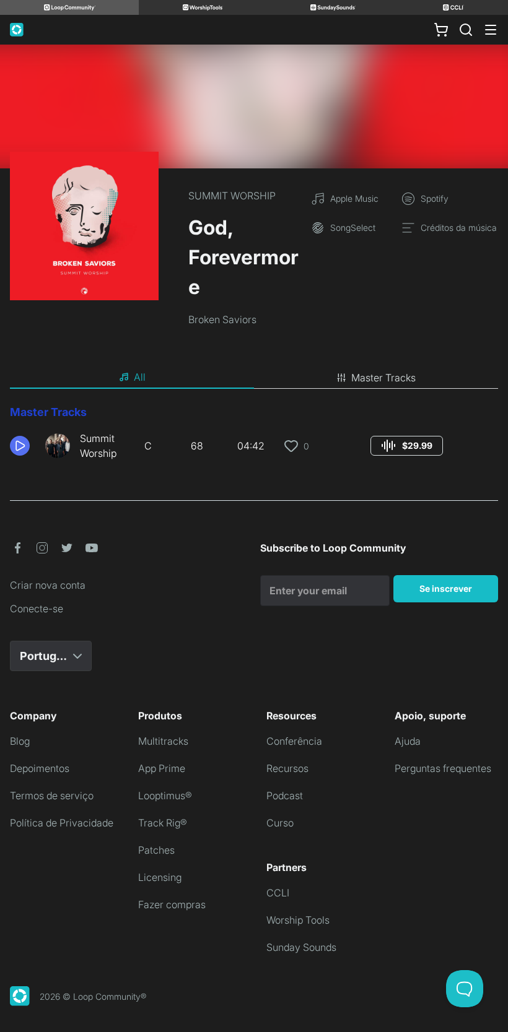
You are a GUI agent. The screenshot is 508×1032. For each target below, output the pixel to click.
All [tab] (140, 377)
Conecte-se (36, 608)
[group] (406, 446)
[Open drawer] (490, 29)
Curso (280, 823)
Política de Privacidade (61, 823)
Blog (20, 741)
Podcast (284, 795)
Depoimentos (39, 768)
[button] (22, 446)
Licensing (160, 877)
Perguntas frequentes (443, 768)
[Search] (465, 29)
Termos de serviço (52, 795)
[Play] (20, 446)
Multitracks (163, 741)
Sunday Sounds (301, 947)
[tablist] (254, 377)
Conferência (294, 741)
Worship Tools (298, 920)
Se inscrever (445, 588)
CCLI (277, 893)
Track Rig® (162, 823)
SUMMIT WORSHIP (232, 195)
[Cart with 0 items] (441, 29)
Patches (156, 850)
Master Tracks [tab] (383, 377)
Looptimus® (165, 795)
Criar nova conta (47, 585)
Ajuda (408, 741)
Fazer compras (172, 904)
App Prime (161, 768)
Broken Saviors (222, 319)
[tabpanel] (254, 437)
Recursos (287, 768)
